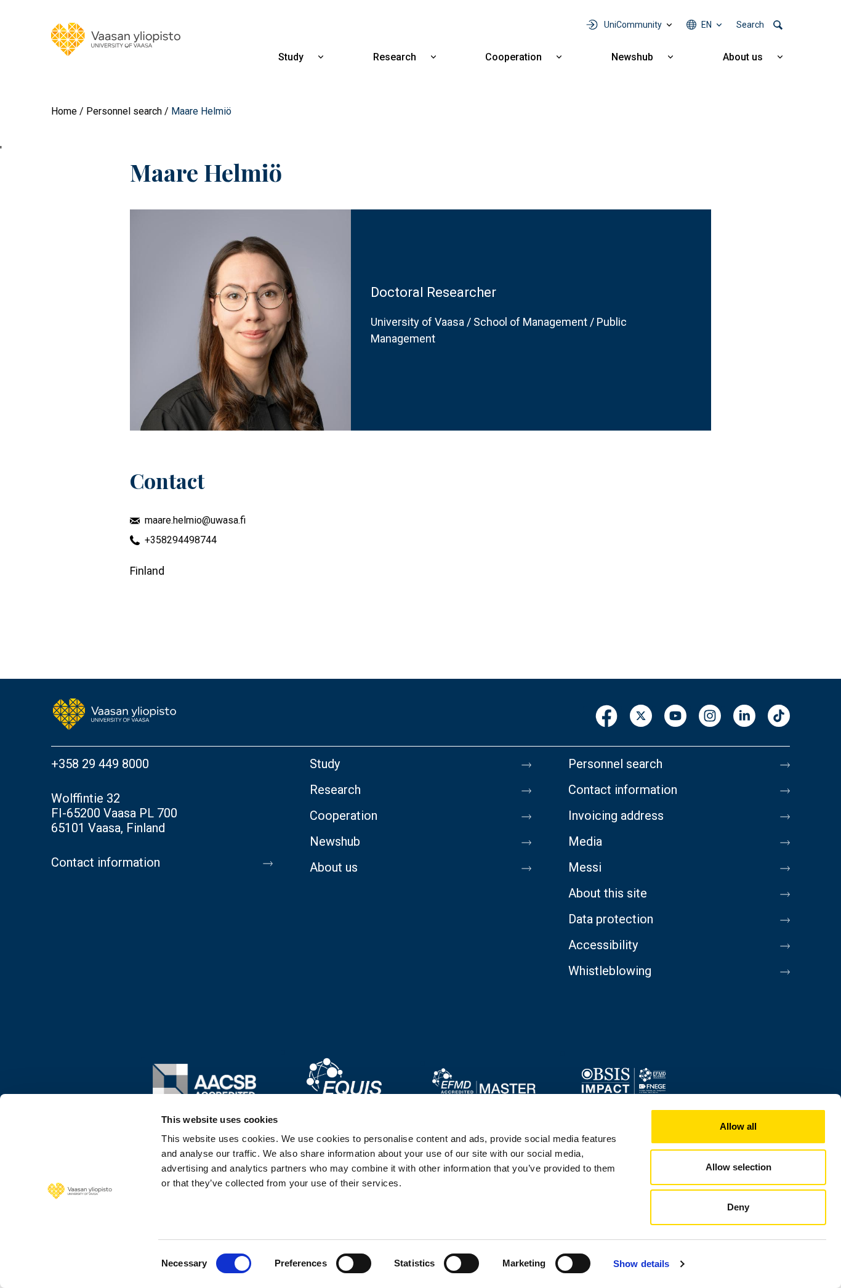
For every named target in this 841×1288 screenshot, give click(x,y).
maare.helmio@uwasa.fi (195, 520)
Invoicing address (616, 815)
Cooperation (513, 57)
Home (64, 111)
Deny (738, 1207)
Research (394, 57)
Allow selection (738, 1167)
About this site (607, 893)
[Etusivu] (114, 713)
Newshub (632, 57)
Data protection (610, 919)
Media (585, 841)
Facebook (606, 717)
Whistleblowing (609, 970)
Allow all (738, 1126)
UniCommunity (633, 25)
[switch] (353, 1263)
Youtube (675, 717)
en (706, 25)
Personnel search (124, 111)
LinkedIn (744, 717)
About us (743, 57)
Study (291, 57)
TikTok (779, 717)
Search (750, 25)
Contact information (105, 862)
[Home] (115, 39)
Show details (641, 1263)
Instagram (710, 717)
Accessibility (603, 945)
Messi (585, 867)
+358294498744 (181, 540)
